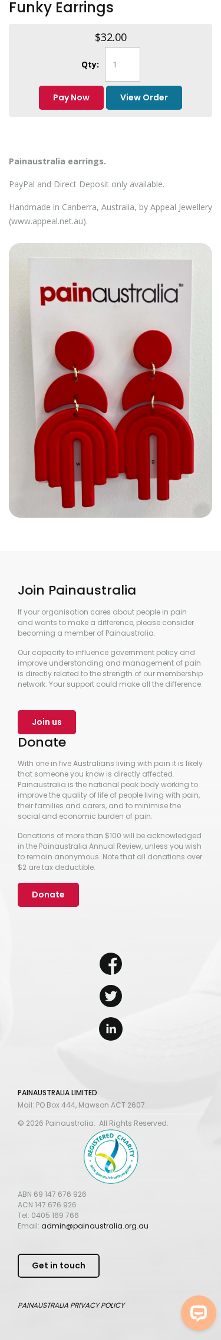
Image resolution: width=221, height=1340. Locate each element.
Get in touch (58, 1265)
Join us (47, 722)
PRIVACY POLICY (97, 1305)
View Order (144, 97)
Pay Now (71, 97)
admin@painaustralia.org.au (95, 1226)
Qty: (90, 64)
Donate (48, 894)
